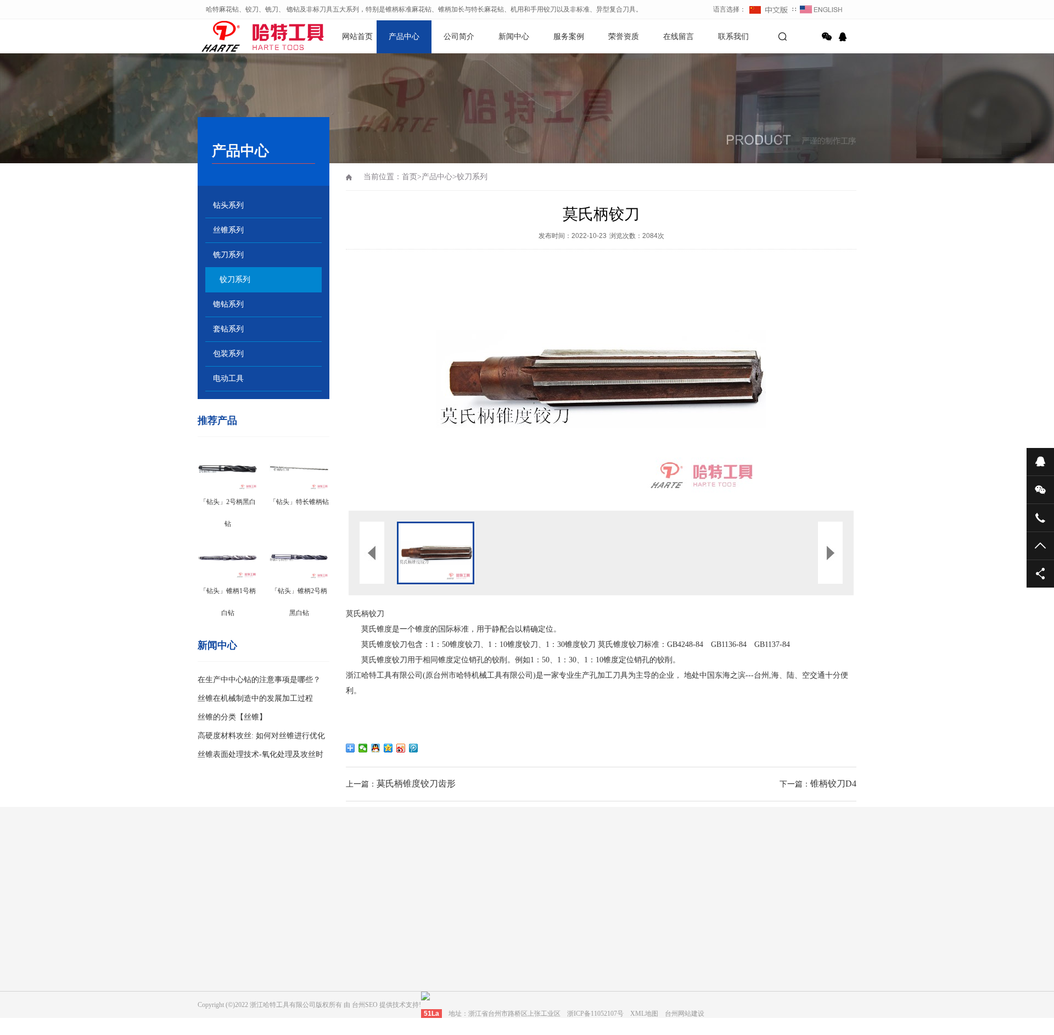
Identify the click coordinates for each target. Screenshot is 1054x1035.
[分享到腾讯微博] (413, 748)
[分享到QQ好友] (375, 748)
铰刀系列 (235, 279)
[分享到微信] (826, 36)
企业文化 (315, 950)
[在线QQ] (844, 36)
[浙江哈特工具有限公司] (236, 35)
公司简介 (459, 36)
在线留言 (678, 36)
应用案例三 (527, 981)
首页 (409, 177)
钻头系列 (228, 205)
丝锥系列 (228, 230)
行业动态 (419, 966)
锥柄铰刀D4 (833, 783)
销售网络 (315, 981)
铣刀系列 (228, 255)
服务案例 (568, 36)
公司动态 (419, 950)
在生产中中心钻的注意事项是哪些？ (259, 680)
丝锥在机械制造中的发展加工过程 (255, 698)
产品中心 (404, 36)
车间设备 (315, 966)
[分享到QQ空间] (388, 748)
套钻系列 (228, 329)
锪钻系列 (228, 304)
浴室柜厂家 (317, 881)
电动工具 (228, 378)
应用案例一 (527, 950)
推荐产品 (217, 420)
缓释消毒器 (416, 881)
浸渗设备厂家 (367, 881)
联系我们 (733, 36)
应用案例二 (527, 966)
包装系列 (228, 354)
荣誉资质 (623, 36)
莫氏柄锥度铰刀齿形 (416, 783)
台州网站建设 (267, 881)
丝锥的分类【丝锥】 (232, 717)
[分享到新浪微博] (401, 748)
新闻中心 (513, 36)
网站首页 (357, 36)
